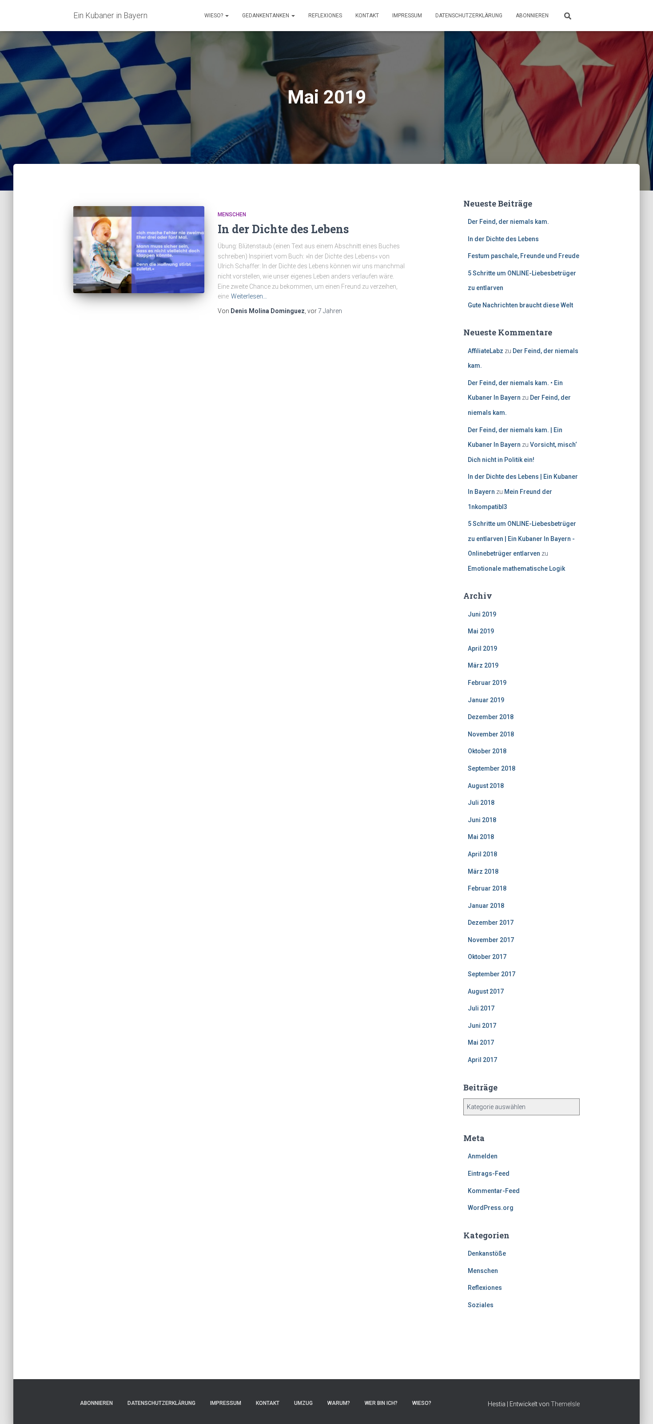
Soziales (481, 1305)
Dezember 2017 (491, 922)
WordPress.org (491, 1207)
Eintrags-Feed (489, 1173)
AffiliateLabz (485, 350)
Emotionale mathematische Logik (516, 568)
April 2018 (482, 854)
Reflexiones (325, 15)
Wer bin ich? (381, 1403)
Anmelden (483, 1156)
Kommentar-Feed (494, 1190)
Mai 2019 (481, 631)
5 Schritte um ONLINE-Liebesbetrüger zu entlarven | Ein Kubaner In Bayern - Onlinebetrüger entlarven (522, 538)
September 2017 (491, 974)
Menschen (232, 214)
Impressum (407, 15)
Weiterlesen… (249, 296)
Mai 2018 (481, 836)
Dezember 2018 (491, 716)
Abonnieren (532, 15)
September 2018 (491, 768)
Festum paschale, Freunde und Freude (523, 255)
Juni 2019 (482, 614)
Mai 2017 (481, 1042)
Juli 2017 (481, 1008)
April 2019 (482, 648)
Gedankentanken (266, 15)
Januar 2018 (486, 905)
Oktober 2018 (487, 751)
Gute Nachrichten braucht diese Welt (520, 305)
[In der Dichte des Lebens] (138, 250)
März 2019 (483, 665)
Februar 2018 (487, 888)
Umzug (303, 1403)
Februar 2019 (487, 682)
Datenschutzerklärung (468, 15)
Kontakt (367, 15)
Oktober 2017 (487, 956)
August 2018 (486, 785)
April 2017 (482, 1059)
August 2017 (486, 991)
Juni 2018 (482, 819)
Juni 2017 (482, 1025)
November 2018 (491, 734)
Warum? (338, 1403)
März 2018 (483, 871)
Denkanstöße (487, 1253)
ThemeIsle (565, 1404)
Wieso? (214, 15)
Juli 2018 (481, 802)
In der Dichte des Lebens (283, 229)
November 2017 (491, 939)
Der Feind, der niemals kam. (508, 221)
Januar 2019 (486, 700)
